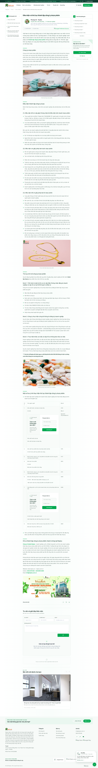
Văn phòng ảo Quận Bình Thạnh (80, 23)
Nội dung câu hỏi (27, 623)
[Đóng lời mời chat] (96, 751)
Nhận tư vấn (87, 721)
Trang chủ (7, 9)
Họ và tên (26, 617)
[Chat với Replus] (94, 764)
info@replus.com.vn (31, 572)
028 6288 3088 (40, 571)
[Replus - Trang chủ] (8, 729)
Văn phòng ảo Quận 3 (78, 26)
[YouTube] (83, 736)
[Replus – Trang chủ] (9, 5)
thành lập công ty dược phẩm (37, 39)
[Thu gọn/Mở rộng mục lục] (19, 16)
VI (80, 1)
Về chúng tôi (41, 731)
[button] (86, 756)
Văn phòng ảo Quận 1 (78, 20)
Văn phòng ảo (59, 731)
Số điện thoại (42, 617)
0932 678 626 (31, 571)
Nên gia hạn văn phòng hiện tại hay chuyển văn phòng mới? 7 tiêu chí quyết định (42, 702)
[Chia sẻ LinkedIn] (69, 602)
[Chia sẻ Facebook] (63, 602)
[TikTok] (80, 736)
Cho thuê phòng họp (60, 737)
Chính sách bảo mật (43, 733)
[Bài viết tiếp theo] (69, 671)
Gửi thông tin (49, 429)
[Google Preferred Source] (61, 28)
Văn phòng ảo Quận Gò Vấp (79, 32)
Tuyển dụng (41, 735)
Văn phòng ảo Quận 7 (78, 29)
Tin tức (12, 9)
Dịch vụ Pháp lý (18, 9)
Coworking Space (60, 735)
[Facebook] (77, 736)
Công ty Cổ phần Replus (29, 544)
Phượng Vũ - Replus (36, 20)
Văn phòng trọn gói (60, 733)
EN (82, 1)
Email (56, 617)
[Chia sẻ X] (66, 602)
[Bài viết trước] (66, 671)
